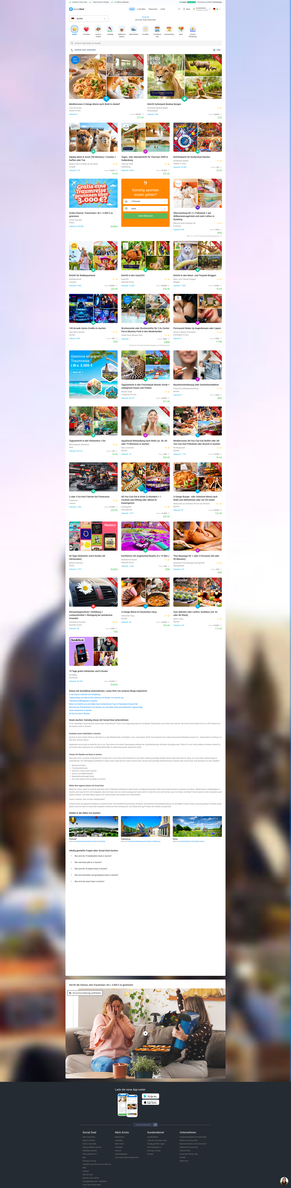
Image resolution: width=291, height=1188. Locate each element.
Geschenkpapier (121, 1154)
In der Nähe (141, 9)
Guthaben (119, 1147)
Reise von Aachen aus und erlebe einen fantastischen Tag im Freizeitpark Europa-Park (103, 704)
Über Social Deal (89, 1137)
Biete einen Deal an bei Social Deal (193, 1144)
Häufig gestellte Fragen (156, 1144)
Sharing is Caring (89, 1161)
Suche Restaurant (145, 216)
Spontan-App (88, 1174)
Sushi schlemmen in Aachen (80, 710)
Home (132, 9)
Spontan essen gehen (91, 1178)
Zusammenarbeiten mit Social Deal (193, 1137)
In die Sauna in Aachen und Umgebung (84, 694)
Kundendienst (152, 1137)
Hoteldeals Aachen (90, 1150)
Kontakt (150, 1154)
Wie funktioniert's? (90, 1154)
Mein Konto (119, 1144)
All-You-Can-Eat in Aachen (79, 713)
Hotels (163, 9)
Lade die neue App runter (157, 1140)
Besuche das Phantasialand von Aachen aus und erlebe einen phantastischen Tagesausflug (106, 707)
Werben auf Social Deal (188, 1140)
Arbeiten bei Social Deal (189, 1147)
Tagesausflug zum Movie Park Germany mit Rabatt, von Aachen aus (96, 698)
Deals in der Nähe (89, 1144)
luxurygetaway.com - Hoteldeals (95, 1181)
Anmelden (119, 1140)
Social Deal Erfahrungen (92, 1185)
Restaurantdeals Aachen (92, 1147)
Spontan (86, 1171)
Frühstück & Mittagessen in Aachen (83, 701)
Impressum (184, 1161)
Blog (84, 1168)
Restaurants (153, 9)
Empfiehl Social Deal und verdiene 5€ (97, 1164)
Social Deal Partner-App (189, 1154)
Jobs (84, 1157)
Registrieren (119, 1137)
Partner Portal (185, 1150)
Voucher (118, 1150)
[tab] (145, 856)
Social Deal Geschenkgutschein (127, 1157)
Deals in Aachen (89, 1140)
